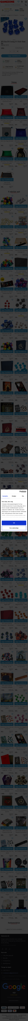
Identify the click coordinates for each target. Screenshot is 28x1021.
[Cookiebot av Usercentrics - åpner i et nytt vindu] (19, 492)
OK (14, 522)
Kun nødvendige (14, 528)
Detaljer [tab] (14, 496)
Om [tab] (23, 496)
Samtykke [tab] (5, 496)
